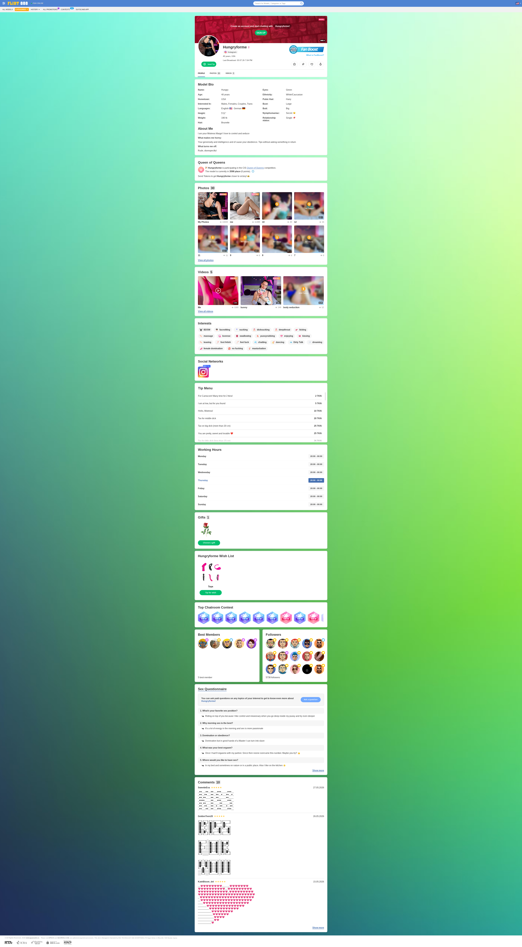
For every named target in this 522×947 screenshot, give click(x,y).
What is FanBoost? (315, 55)
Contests (65, 9)
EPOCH (51, 938)
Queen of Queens (255, 168)
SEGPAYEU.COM (63, 938)
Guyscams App (82, 9)
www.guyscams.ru (32, 938)
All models (7, 9)
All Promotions (50, 9)
